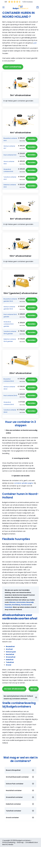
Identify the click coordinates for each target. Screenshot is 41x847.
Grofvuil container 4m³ (9, 147)
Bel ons (34, 689)
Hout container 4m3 (10, 155)
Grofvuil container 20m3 (9, 388)
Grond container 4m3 (9, 163)
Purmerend (25, 605)
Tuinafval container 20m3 (10, 411)
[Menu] (3, 7)
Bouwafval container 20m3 (9, 380)
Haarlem (8, 605)
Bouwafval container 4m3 (10, 139)
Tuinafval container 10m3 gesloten (10, 332)
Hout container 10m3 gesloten (10, 315)
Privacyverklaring (8, 842)
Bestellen (31, 139)
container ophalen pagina (23, 483)
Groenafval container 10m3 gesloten (8, 324)
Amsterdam (21, 602)
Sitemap (20, 842)
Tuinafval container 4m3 (10, 178)
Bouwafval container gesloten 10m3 (10, 300)
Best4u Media (7, 844)
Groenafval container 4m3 (8, 170)
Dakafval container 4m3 (10, 186)
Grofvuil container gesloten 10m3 (9, 308)
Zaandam (8, 607)
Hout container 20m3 (10, 395)
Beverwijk (30, 602)
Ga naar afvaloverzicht (14, 689)
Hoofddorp (16, 605)
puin (35, 43)
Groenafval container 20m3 (9, 403)
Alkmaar (12, 602)
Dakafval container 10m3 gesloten (10, 340)
